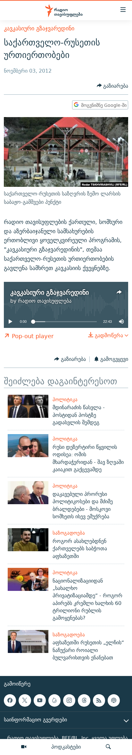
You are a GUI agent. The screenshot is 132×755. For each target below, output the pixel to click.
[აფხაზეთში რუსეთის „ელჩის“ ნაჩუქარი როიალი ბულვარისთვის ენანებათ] (28, 641)
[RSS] (99, 700)
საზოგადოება (69, 533)
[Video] (23, 747)
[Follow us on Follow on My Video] (54, 700)
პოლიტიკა (65, 399)
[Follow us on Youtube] (40, 700)
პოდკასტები (66, 746)
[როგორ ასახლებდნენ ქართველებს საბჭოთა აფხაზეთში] (28, 539)
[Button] (112, 86)
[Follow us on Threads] (84, 700)
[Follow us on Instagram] (69, 700)
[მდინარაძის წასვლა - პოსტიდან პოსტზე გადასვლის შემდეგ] (28, 406)
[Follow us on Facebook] (10, 700)
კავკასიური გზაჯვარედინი (39, 28)
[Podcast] (114, 700)
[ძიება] (108, 747)
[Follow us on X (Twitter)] (25, 700)
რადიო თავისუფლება (44, 301)
